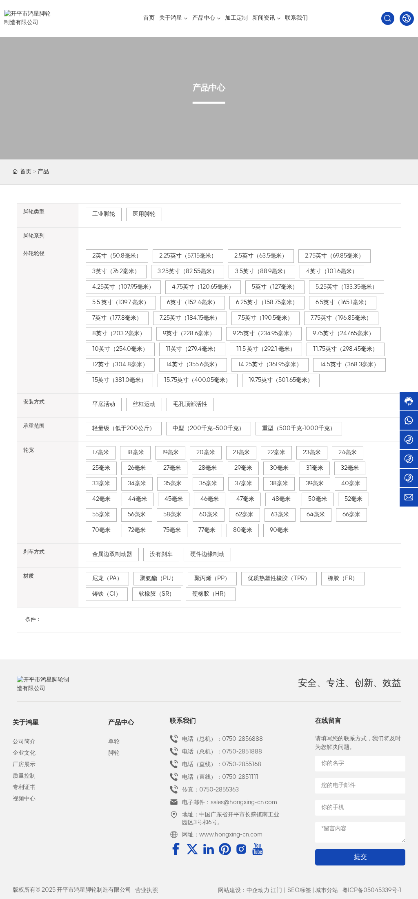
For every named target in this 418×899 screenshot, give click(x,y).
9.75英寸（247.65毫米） (343, 334)
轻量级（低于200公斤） (123, 429)
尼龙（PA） (107, 579)
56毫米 (137, 515)
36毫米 (208, 484)
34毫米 (137, 484)
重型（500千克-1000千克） (299, 429)
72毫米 (137, 530)
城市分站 (326, 891)
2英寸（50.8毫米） (117, 256)
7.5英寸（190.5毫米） (265, 318)
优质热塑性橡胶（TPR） (279, 579)
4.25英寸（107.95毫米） (123, 287)
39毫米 (315, 484)
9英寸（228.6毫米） (189, 334)
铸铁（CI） (106, 594)
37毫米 (243, 484)
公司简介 (24, 742)
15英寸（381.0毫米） (119, 380)
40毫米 (350, 484)
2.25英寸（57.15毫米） (188, 256)
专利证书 (24, 788)
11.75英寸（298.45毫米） (345, 349)
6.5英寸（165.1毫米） (343, 303)
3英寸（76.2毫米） (116, 272)
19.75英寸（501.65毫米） (281, 380)
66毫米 (351, 515)
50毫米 (317, 499)
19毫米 (170, 453)
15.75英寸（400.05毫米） (197, 380)
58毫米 (172, 515)
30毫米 (279, 468)
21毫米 (241, 453)
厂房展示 (24, 765)
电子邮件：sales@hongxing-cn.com (229, 803)
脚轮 (114, 753)
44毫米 (137, 499)
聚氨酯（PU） (158, 579)
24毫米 (347, 453)
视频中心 (24, 799)
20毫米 (205, 453)
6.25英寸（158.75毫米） (267, 303)
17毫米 (100, 453)
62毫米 (244, 515)
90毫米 (279, 530)
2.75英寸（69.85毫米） (334, 256)
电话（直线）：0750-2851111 (220, 777)
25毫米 (101, 468)
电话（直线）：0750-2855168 (221, 765)
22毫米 (276, 453)
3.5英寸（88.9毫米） (262, 272)
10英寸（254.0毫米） (120, 349)
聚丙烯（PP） (212, 579)
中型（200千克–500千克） (209, 429)
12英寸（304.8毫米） (120, 365)
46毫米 (209, 499)
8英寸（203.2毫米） (118, 334)
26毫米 (137, 468)
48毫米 (281, 499)
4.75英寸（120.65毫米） (203, 287)
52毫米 (353, 499)
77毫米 (207, 530)
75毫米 (172, 530)
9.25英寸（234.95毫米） (264, 334)
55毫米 (101, 515)
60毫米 (208, 515)
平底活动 (103, 404)
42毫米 (101, 499)
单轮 (114, 742)
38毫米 (279, 484)
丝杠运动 (144, 404)
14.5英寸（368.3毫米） (349, 365)
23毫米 (312, 453)
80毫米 (242, 530)
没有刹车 (161, 555)
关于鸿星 (26, 723)
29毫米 (243, 468)
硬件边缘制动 (207, 555)
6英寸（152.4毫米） (192, 303)
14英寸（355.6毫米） (193, 365)
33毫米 (101, 484)
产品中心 (121, 723)
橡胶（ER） (343, 579)
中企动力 (258, 891)
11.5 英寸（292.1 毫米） (266, 349)
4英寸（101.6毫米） (332, 272)
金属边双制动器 (112, 555)
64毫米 (316, 515)
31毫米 (314, 468)
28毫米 (207, 468)
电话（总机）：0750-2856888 (222, 739)
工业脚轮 (103, 214)
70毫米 (101, 530)
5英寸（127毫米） (275, 287)
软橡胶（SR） (157, 594)
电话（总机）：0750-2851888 (222, 752)
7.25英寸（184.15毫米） (190, 318)
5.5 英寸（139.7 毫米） (120, 303)
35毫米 (173, 484)
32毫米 (350, 468)
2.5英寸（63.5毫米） (260, 256)
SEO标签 (299, 891)
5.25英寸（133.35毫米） (347, 287)
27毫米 (172, 468)
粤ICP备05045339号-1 (371, 891)
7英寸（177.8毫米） (117, 318)
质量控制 (24, 776)
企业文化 (24, 753)
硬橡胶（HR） (210, 594)
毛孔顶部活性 (190, 404)
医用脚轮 (144, 214)
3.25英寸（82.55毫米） (188, 272)
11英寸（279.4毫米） (192, 349)
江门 (276, 891)
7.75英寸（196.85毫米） (341, 318)
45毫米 (174, 499)
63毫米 (280, 515)
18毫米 (135, 453)
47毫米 (245, 499)
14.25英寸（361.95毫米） (270, 365)
